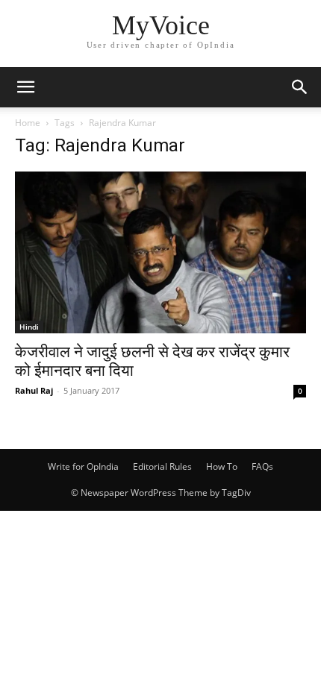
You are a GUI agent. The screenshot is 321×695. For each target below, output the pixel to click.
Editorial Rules (162, 466)
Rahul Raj (34, 390)
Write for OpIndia (83, 466)
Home (27, 122)
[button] (25, 87)
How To (221, 466)
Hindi (29, 326)
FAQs (262, 466)
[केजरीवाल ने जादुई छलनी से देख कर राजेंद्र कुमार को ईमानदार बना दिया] (160, 252)
